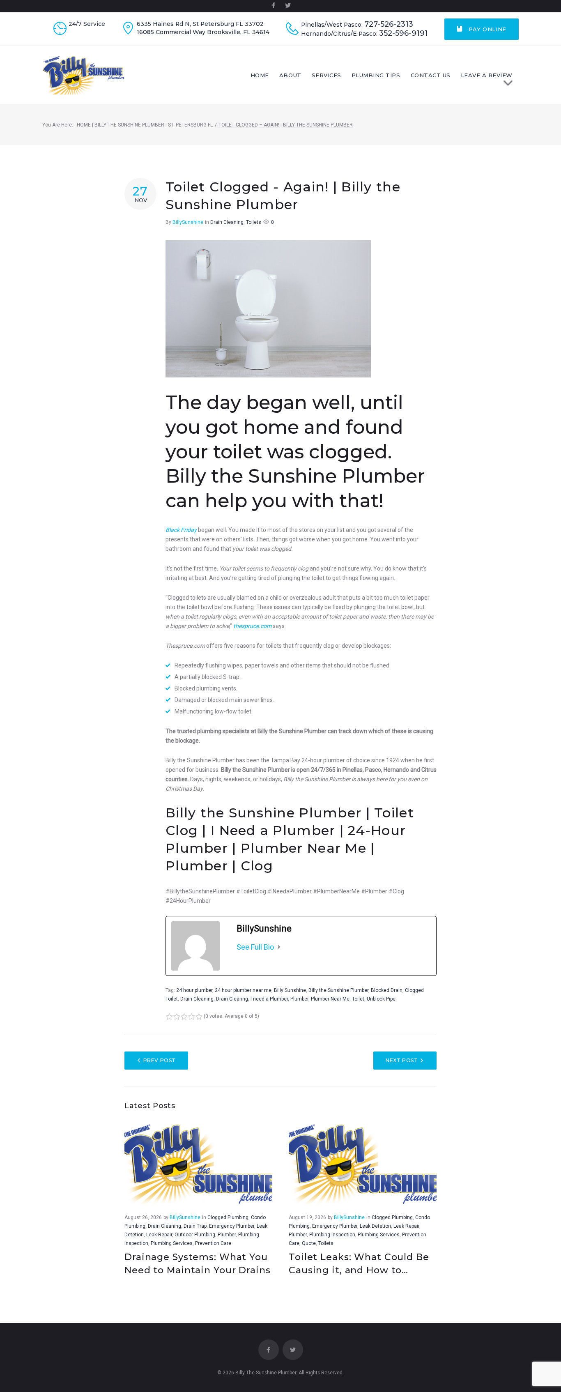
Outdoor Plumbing (195, 1235)
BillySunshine (187, 222)
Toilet (358, 999)
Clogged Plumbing (227, 1217)
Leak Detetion (375, 1226)
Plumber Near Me (330, 999)
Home (260, 75)
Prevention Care (213, 1243)
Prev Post (159, 1060)
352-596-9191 (403, 33)
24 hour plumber (194, 990)
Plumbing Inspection (332, 1235)
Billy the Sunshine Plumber (338, 990)
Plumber (299, 999)
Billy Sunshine (290, 990)
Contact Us (431, 75)
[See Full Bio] (279, 947)
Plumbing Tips (376, 75)
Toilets (253, 222)
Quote (309, 1243)
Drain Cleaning (227, 222)
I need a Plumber (269, 999)
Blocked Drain (386, 990)
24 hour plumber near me (243, 990)
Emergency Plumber (231, 1226)
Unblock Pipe (381, 999)
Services (326, 75)
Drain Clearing (232, 999)
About (290, 75)
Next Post (402, 1060)
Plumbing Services (172, 1243)
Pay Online (486, 29)
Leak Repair (159, 1235)
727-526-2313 (388, 24)
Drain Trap (195, 1226)
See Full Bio (255, 947)
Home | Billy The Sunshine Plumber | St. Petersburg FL (145, 125)
